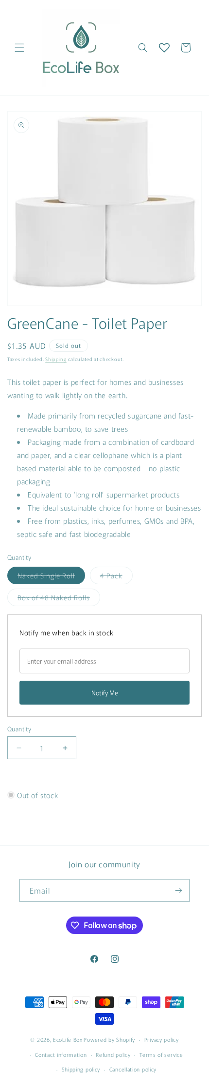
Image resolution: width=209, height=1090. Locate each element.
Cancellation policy (133, 1069)
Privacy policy (161, 1039)
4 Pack (116, 577)
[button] (19, 47)
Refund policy (113, 1054)
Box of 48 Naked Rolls (58, 599)
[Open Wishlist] (164, 47)
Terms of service (161, 1054)
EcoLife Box (68, 1039)
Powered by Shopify (109, 1039)
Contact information (61, 1054)
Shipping (56, 359)
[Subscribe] (178, 890)
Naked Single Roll (51, 577)
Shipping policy (81, 1069)
